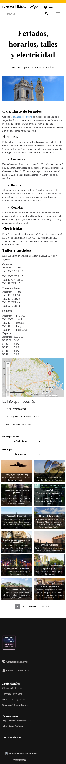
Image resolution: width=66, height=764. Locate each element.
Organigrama (19, 759)
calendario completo (23, 117)
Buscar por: (7, 449)
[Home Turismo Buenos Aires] (13, 7)
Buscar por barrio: (11, 437)
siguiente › (33, 606)
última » (45, 606)
